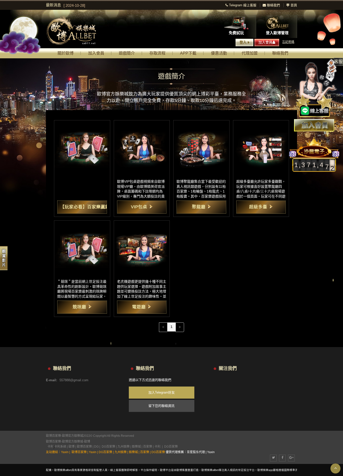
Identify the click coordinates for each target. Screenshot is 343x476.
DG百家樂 (108, 446)
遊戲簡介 (127, 53)
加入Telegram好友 (161, 392)
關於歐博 (66, 53)
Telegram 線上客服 (242, 5)
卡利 (50, 446)
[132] (76, 30)
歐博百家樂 (53, 441)
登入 (243, 42)
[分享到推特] (273, 458)
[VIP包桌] (142, 148)
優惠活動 (219, 53)
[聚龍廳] (201, 148)
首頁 (293, 5)
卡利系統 (60, 446)
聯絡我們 (273, 5)
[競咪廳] (82, 248)
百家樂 (147, 446)
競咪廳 (79, 306)
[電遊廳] (142, 248)
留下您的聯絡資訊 (161, 406)
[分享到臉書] (282, 458)
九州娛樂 (124, 446)
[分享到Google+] (291, 458)
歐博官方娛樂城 (72, 441)
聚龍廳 (198, 206)
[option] (136, 5)
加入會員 (265, 42)
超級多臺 (258, 206)
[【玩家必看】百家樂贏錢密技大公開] (82, 148)
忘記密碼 (288, 42)
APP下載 (188, 53)
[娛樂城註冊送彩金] (314, 125)
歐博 (87, 441)
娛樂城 (136, 446)
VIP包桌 (139, 206)
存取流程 (157, 53)
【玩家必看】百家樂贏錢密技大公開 (96, 206)
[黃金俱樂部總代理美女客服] (316, 88)
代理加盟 (250, 53)
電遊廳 (139, 306)
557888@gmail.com (74, 380)
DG (96, 446)
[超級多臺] (261, 148)
